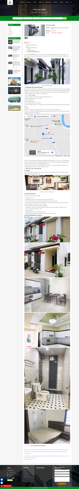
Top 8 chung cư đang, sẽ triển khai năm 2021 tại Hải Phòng (17, 71)
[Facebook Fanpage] (12, 478)
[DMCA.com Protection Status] (10, 480)
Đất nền (10, 35)
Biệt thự (10, 27)
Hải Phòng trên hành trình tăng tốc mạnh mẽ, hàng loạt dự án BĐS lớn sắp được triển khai (17, 64)
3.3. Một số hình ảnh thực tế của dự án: (33, 51)
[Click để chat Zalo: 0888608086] (1, 482)
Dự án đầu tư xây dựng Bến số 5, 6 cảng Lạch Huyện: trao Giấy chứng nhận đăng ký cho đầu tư (17, 48)
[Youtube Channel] (13, 478)
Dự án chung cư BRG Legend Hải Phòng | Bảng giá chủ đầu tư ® (16, 41)
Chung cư (10, 31)
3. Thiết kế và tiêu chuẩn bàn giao (31, 47)
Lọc (64, 18)
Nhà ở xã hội (11, 33)
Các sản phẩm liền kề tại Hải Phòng (37, 445)
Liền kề (10, 29)
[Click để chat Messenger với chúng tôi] (1, 479)
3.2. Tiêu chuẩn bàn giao (31, 50)
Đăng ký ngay (62, 483)
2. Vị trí (26, 46)
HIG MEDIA (46, 487)
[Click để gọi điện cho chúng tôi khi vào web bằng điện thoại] (1, 486)
